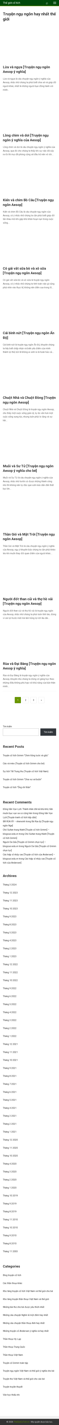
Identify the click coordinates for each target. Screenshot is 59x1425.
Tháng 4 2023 (9, 940)
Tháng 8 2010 (9, 1243)
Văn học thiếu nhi (11, 1394)
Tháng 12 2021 (10, 1044)
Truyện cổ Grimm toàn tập (15, 1363)
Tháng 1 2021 (9, 1131)
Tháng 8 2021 (9, 1076)
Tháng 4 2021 (9, 1108)
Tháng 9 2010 (9, 1235)
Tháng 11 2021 (10, 1052)
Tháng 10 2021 (10, 1060)
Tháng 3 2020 (9, 1171)
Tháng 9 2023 (9, 916)
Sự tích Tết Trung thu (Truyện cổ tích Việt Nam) (25, 771)
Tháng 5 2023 (9, 932)
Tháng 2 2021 (9, 1124)
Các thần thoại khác (12, 1283)
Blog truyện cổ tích (12, 1275)
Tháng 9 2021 (9, 1068)
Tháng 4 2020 (9, 1163)
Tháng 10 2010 (10, 1227)
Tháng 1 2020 (9, 1187)
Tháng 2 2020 (9, 1179)
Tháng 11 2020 (10, 1147)
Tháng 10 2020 (10, 1155)
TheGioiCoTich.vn (21, 1422)
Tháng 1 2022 (9, 1036)
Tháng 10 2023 (10, 908)
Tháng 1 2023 (9, 956)
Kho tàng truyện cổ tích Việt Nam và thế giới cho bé (28, 1291)
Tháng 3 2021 (9, 1116)
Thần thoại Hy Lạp (12, 1339)
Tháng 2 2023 (9, 948)
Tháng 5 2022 (9, 1004)
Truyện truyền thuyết (12, 1386)
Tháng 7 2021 (9, 1084)
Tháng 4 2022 (9, 1012)
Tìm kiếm (7, 726)
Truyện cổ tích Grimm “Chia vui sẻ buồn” (22, 779)
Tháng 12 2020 (10, 1139)
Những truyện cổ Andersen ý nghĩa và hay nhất (26, 1331)
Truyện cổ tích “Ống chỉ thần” (17, 787)
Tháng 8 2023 (9, 924)
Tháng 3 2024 (9, 884)
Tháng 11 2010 (10, 1219)
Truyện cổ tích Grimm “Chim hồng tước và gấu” (25, 755)
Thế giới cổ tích (11, 2)
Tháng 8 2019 (9, 1211)
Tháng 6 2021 (9, 1092)
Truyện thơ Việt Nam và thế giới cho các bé (24, 1379)
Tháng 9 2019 (9, 1203)
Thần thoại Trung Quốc (14, 1347)
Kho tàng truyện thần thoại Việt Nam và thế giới (26, 1299)
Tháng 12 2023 (10, 892)
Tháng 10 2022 (10, 980)
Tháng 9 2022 (9, 988)
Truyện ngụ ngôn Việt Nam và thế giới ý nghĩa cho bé (28, 1370)
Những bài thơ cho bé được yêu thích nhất (23, 1307)
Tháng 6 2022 (9, 996)
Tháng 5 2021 (9, 1100)
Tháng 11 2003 (10, 1251)
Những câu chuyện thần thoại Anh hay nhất (24, 1323)
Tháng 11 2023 (10, 900)
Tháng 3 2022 (9, 1020)
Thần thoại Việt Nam (13, 1355)
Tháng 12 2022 (10, 964)
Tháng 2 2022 (9, 1028)
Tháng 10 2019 (10, 1195)
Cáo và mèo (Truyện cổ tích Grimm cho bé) (24, 763)
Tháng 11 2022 (10, 972)
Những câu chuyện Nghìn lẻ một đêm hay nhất (25, 1315)
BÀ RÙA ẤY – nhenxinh (14, 821)
